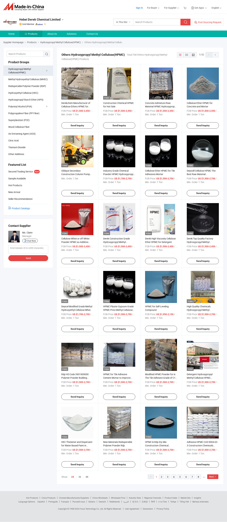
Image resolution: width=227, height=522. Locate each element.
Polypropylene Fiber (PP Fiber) (23, 113)
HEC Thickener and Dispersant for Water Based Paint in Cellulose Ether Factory (76, 445)
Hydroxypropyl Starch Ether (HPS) (25, 99)
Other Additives (16, 154)
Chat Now (31, 240)
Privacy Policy (163, 508)
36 (79, 476)
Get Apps (199, 7)
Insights (197, 497)
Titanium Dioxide (16, 147)
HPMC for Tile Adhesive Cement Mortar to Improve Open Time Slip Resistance (116, 378)
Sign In (139, 7)
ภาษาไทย (162, 501)
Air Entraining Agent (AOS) (22, 133)
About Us (52, 33)
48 (87, 476)
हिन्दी (153, 501)
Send (28, 258)
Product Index (171, 497)
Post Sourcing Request (209, 22)
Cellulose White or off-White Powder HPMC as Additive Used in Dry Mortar (75, 242)
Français (65, 501)
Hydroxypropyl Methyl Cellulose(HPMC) (19, 70)
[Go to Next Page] (215, 54)
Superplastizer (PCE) (19, 120)
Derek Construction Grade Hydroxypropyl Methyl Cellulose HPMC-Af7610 (116, 242)
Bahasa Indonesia (200, 501)
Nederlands (115, 501)
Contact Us (92, 33)
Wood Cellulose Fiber (19, 126)
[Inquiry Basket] (185, 7)
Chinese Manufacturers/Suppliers (74, 497)
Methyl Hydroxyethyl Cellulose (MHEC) (28, 79)
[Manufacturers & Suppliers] (24, 6)
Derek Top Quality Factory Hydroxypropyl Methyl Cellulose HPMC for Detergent (202, 242)
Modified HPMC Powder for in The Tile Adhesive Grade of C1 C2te (160, 378)
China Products (49, 497)
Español (41, 501)
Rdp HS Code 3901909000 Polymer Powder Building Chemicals (75, 378)
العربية (126, 501)
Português (53, 501)
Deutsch (102, 501)
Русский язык (78, 501)
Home (11, 33)
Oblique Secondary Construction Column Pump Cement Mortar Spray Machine (77, 174)
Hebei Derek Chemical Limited (39, 19)
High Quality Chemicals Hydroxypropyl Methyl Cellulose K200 (199, 310)
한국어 (135, 501)
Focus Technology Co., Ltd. (92, 508)
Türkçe (173, 501)
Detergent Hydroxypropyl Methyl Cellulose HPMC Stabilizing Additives (200, 378)
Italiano (91, 501)
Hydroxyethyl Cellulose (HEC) (23, 92)
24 (72, 477)
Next (211, 476)
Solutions (71, 33)
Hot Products (32, 497)
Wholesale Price (118, 497)
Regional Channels (152, 497)
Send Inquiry (77, 125)
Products (32, 33)
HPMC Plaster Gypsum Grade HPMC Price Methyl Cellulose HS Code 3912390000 (118, 310)
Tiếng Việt (184, 501)
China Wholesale (100, 497)
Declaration (148, 508)
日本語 (145, 501)
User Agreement (132, 508)
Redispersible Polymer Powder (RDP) (27, 86)
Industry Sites (135, 497)
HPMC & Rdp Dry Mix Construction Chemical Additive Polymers (157, 445)
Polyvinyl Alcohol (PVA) (20, 106)
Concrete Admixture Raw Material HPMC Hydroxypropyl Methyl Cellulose (160, 106)
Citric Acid (13, 140)
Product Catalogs (21, 208)
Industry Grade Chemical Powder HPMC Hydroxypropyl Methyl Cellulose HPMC (118, 174)
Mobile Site (185, 497)
